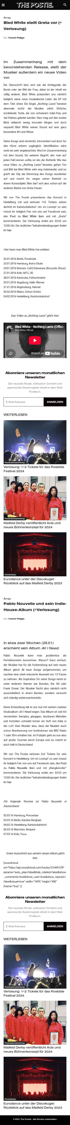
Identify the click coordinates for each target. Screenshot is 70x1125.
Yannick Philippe (16, 37)
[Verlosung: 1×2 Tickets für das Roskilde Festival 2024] (35, 442)
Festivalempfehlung (15, 462)
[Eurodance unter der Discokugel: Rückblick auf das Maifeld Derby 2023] (35, 554)
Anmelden (55, 402)
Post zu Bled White (23, 216)
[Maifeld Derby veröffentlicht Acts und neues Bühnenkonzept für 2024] (35, 498)
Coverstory (10, 574)
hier (9, 230)
